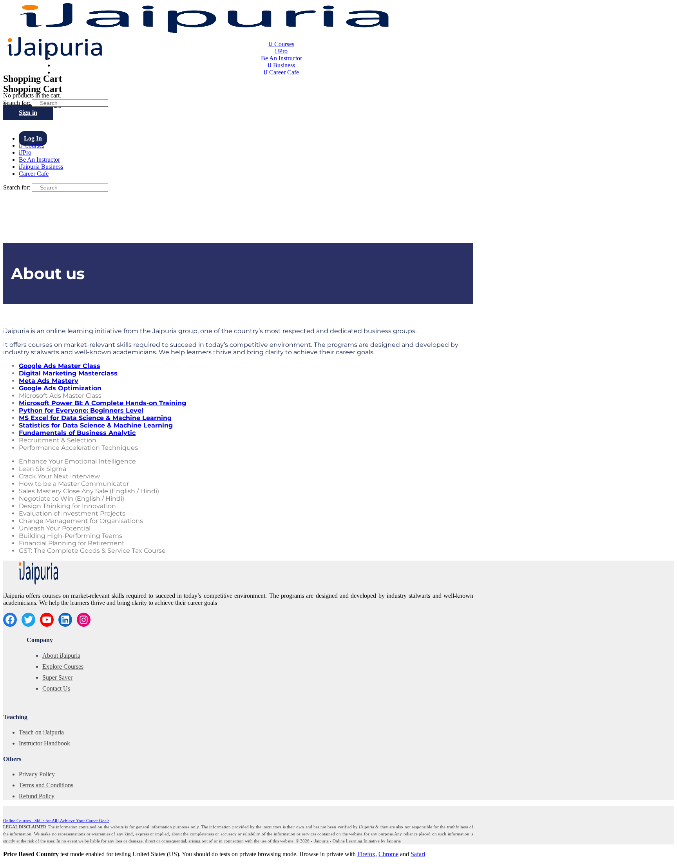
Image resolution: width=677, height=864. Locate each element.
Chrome (388, 854)
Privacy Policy (37, 774)
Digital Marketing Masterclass (68, 373)
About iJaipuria (61, 655)
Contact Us (56, 688)
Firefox (366, 854)
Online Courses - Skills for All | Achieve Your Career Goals (56, 820)
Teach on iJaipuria (41, 732)
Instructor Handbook (44, 743)
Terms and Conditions (46, 785)
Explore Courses (62, 666)
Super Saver (57, 677)
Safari (418, 854)
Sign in (28, 112)
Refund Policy (36, 796)
